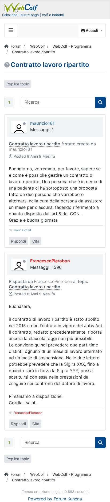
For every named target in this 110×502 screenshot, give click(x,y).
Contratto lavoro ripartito (34, 143)
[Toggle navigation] (11, 30)
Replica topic (17, 84)
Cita (35, 241)
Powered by (40, 498)
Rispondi (18, 241)
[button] (91, 30)
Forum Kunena (68, 498)
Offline (24, 123)
